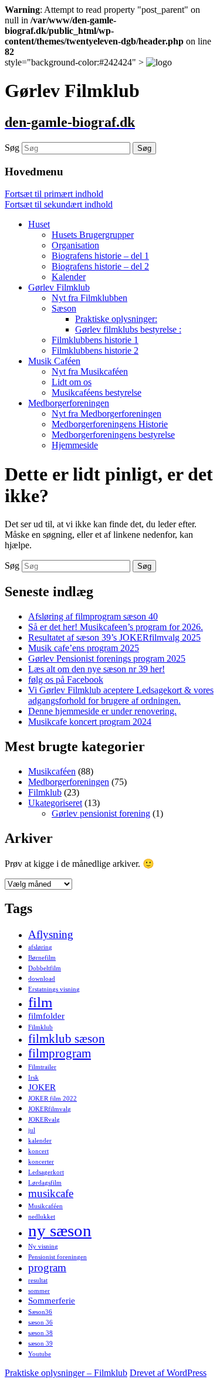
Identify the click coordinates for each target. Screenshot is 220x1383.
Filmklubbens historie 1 (95, 340)
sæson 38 (40, 1333)
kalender (40, 1140)
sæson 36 (40, 1322)
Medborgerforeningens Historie (110, 424)
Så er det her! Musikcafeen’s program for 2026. (115, 627)
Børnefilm (42, 958)
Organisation (75, 245)
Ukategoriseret (55, 803)
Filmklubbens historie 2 (95, 350)
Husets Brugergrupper (93, 235)
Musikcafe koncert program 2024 (89, 722)
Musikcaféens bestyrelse (96, 392)
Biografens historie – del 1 (100, 256)
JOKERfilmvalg (49, 1109)
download (41, 979)
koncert (38, 1151)
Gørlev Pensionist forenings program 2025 (106, 658)
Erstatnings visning (54, 989)
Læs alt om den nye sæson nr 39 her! (96, 669)
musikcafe (50, 1193)
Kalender (69, 277)
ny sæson (60, 1230)
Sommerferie (51, 1300)
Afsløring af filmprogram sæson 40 (93, 616)
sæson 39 (40, 1343)
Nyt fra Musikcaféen (90, 371)
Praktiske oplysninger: (116, 319)
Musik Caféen (54, 361)
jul (31, 1130)
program (47, 1267)
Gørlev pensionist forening (101, 813)
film (40, 1002)
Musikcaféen (52, 771)
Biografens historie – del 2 (100, 266)
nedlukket (41, 1216)
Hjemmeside (75, 445)
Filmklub (45, 792)
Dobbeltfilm (44, 968)
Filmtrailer (42, 1067)
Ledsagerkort (46, 1172)
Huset (39, 224)
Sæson (64, 308)
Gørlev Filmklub (59, 287)
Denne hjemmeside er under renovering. (102, 711)
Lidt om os (72, 382)
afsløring (40, 947)
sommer (39, 1291)
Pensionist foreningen (57, 1257)
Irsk (33, 1077)
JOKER (42, 1087)
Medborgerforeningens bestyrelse (113, 435)
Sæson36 (40, 1312)
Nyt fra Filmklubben (89, 298)
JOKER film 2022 (52, 1098)
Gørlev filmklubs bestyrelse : (128, 329)
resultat (38, 1280)
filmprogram (59, 1053)
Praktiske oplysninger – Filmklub (66, 1373)
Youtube (39, 1354)
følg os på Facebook (65, 679)
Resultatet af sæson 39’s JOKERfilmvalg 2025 (114, 637)
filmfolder (46, 1016)
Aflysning (50, 934)
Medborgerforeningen (68, 403)
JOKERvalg (44, 1119)
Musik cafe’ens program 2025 (83, 648)
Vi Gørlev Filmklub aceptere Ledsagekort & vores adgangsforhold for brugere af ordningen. (121, 695)
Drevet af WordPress (168, 1373)
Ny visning (43, 1246)
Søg (12, 148)
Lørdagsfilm (45, 1183)
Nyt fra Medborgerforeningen (106, 414)
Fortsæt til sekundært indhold (59, 204)
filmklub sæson (66, 1039)
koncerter (41, 1162)
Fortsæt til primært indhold (54, 194)
